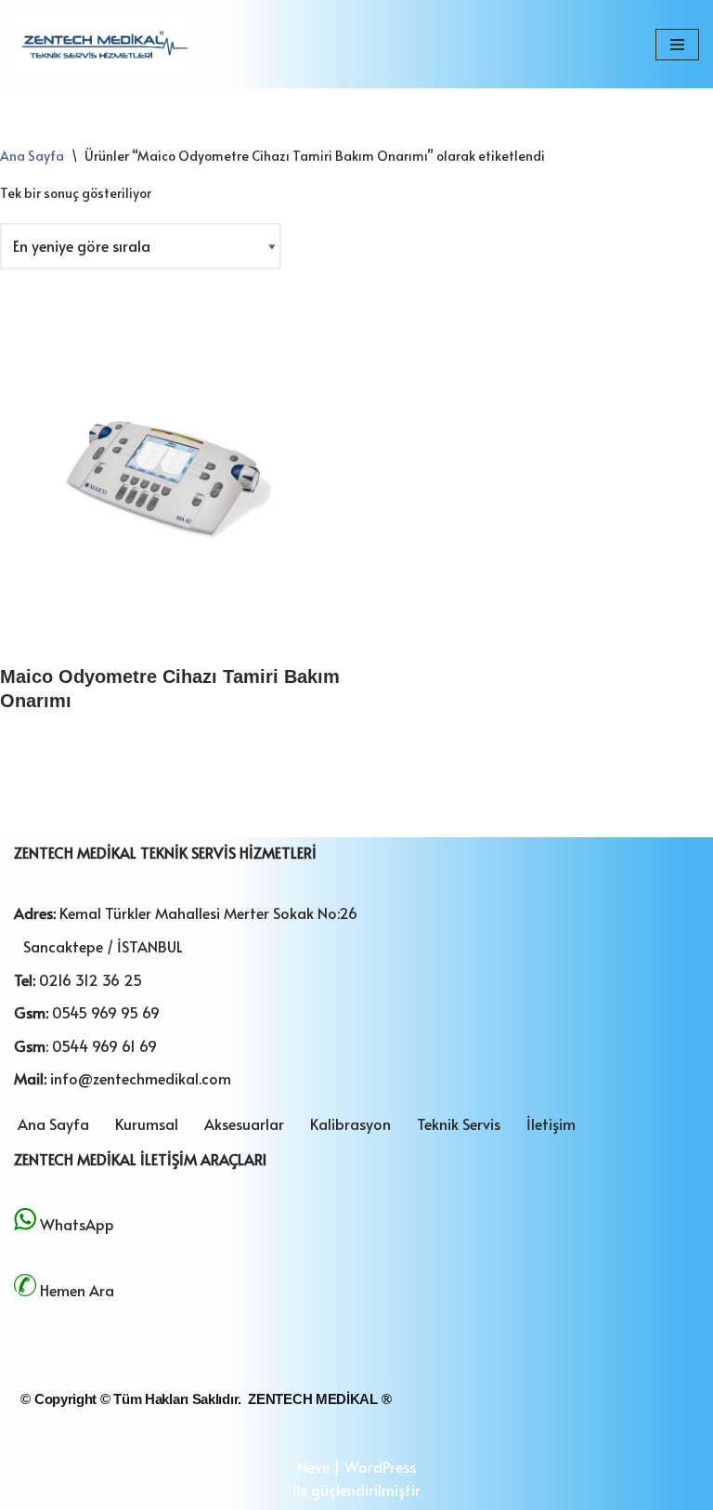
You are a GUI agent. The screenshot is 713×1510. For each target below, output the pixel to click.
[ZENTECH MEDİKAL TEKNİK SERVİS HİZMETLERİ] (102, 44)
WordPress (380, 1466)
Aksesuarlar (244, 1123)
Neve (313, 1466)
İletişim (551, 1123)
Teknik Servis (458, 1123)
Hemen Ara (77, 1290)
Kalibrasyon (350, 1123)
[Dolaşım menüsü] (677, 44)
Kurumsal (146, 1123)
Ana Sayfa (32, 155)
